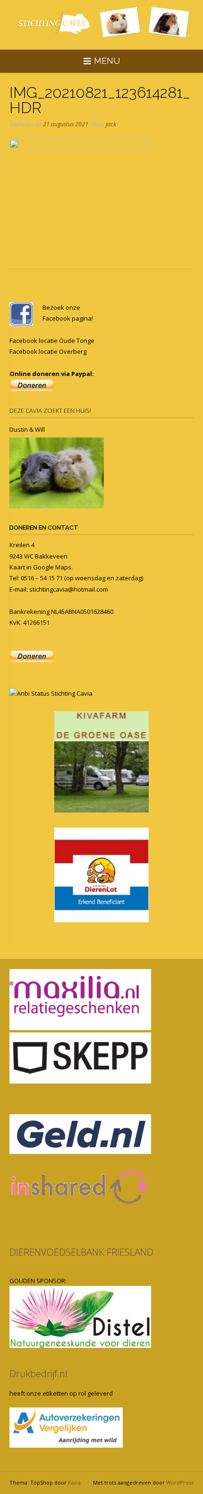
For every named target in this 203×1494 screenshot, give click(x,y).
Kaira (74, 1482)
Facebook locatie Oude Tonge (51, 340)
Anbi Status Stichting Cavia (55, 693)
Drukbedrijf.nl (38, 1373)
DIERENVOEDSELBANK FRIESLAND (81, 1252)
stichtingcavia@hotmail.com (68, 589)
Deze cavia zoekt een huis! (50, 410)
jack (111, 124)
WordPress (180, 1482)
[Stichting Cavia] (101, 23)
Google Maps (52, 567)
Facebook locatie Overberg (47, 351)
